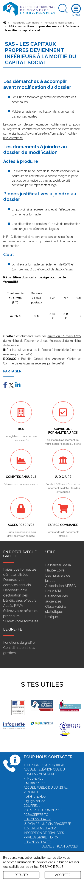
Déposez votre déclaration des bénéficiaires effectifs (19, 595)
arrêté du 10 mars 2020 (64, 336)
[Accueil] (4, 22)
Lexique (51, 617)
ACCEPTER (62, 875)
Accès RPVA (13, 606)
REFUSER (21, 875)
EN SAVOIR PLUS (51, 866)
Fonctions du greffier (19, 642)
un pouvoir (19, 209)
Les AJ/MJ (53, 591)
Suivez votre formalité (20, 621)
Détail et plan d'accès (60, 846)
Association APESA (60, 586)
